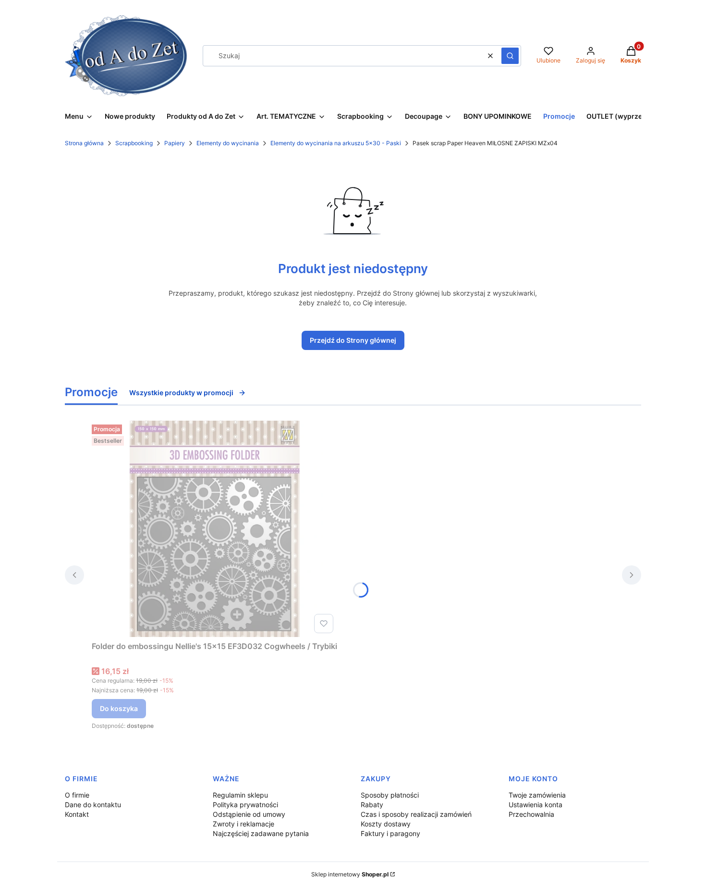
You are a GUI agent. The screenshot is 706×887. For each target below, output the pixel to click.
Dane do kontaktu (93, 804)
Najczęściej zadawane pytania (261, 833)
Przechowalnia (531, 814)
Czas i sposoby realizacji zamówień (416, 814)
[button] (510, 56)
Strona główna (84, 143)
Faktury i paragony (390, 833)
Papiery (174, 143)
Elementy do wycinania (227, 143)
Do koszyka (119, 708)
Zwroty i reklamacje (243, 824)
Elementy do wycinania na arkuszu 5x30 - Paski (335, 143)
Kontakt (77, 814)
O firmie (77, 795)
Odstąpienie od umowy (249, 814)
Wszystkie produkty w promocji (181, 392)
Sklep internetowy (350, 874)
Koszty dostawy (386, 824)
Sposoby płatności (390, 795)
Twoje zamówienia (537, 795)
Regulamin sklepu (240, 795)
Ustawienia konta (535, 804)
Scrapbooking (134, 143)
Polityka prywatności (245, 804)
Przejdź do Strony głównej (353, 340)
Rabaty (372, 804)
